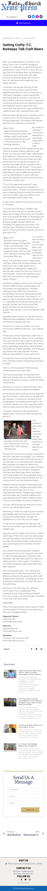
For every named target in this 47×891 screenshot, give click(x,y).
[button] (12, 17)
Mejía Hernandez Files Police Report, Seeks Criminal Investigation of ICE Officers (29, 672)
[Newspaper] (41, 16)
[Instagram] (37, 16)
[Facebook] (29, 16)
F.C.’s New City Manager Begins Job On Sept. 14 (27, 745)
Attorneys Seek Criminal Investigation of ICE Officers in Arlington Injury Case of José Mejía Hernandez (30, 701)
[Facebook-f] (21, 880)
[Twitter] (33, 16)
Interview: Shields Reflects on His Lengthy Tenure (30, 726)
